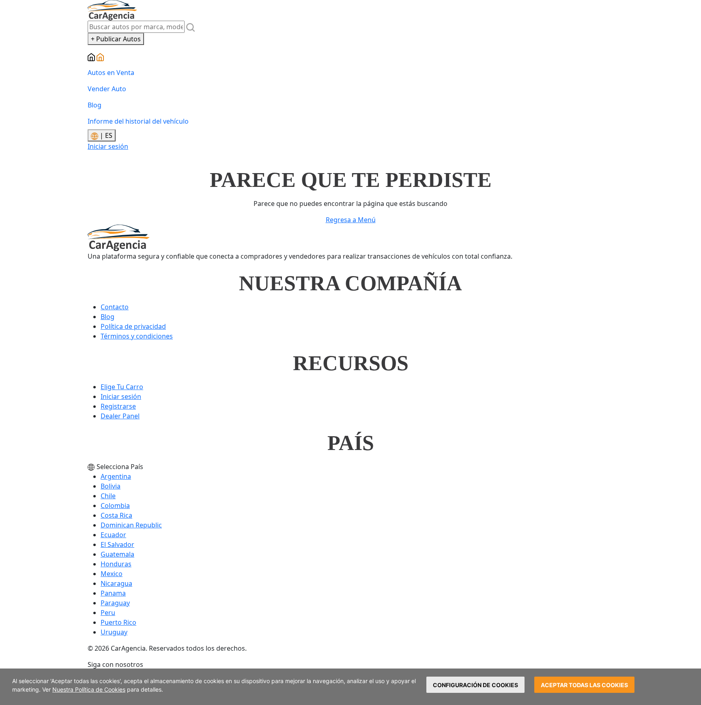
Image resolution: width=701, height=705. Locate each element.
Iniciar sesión (108, 146)
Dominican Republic (131, 525)
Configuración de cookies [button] (475, 684)
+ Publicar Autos (116, 38)
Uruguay (114, 632)
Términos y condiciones (137, 336)
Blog (94, 105)
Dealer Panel (120, 415)
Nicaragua (116, 583)
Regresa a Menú (351, 219)
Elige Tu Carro (122, 386)
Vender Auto (107, 88)
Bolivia (110, 486)
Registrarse (118, 406)
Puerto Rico (118, 622)
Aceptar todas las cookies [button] (584, 684)
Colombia (115, 505)
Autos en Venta (111, 72)
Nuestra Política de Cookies (88, 689)
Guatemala (117, 554)
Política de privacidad (133, 326)
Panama (113, 593)
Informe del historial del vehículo (138, 121)
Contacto (115, 306)
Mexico (112, 573)
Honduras (116, 563)
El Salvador (117, 544)
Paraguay (115, 602)
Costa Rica (116, 515)
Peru (108, 612)
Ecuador (113, 534)
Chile (108, 495)
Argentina (116, 476)
